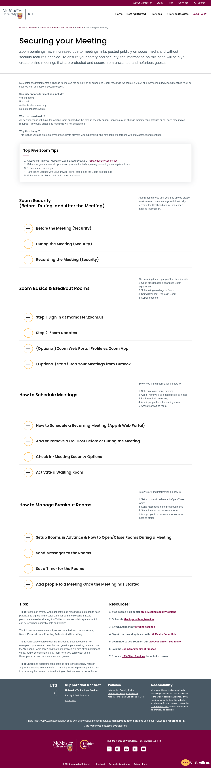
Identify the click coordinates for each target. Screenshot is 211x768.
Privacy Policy (141, 764)
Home (118, 14)
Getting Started (136, 14)
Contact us (70, 700)
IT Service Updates (177, 14)
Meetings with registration (139, 619)
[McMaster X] (135, 749)
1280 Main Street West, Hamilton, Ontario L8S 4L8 (134, 740)
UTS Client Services (133, 656)
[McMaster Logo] (73, 745)
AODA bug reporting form (170, 720)
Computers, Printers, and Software (57, 27)
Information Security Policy (121, 690)
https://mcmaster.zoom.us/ (103, 160)
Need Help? (199, 14)
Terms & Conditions (119, 764)
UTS (53, 685)
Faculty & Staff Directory (77, 695)
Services (157, 14)
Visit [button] (171, 2)
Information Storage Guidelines (123, 693)
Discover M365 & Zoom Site (164, 641)
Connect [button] (183, 2)
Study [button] (160, 2)
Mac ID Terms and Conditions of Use (126, 696)
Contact (100, 764)
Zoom (80, 27)
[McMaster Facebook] (109, 749)
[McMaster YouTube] (143, 749)
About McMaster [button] (142, 2)
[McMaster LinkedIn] (126, 749)
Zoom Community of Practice (139, 649)
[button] (195, 763)
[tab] (105, 228)
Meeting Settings (145, 626)
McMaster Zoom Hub (164, 634)
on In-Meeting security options (158, 612)
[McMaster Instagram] (117, 749)
